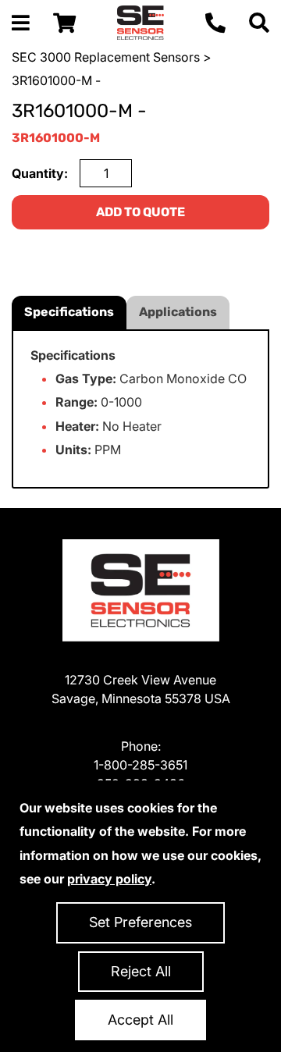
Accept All (140, 1019)
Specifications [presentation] (69, 311)
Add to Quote (140, 211)
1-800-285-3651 (140, 765)
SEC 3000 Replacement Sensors (106, 57)
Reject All (141, 971)
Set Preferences (140, 922)
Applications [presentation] (178, 311)
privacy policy (109, 879)
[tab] (69, 312)
